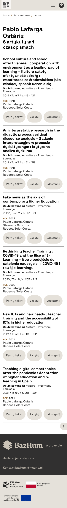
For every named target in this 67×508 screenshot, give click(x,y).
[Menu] (53, 5)
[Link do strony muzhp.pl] (6, 5)
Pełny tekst (14, 117)
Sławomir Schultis (16, 225)
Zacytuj (34, 116)
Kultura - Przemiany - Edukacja (28, 90)
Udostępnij (53, 116)
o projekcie (54, 445)
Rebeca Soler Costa (17, 228)
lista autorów (22, 15)
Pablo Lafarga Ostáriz (18, 104)
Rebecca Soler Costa (17, 107)
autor (37, 15)
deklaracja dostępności (19, 458)
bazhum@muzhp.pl (29, 468)
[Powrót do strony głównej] (23, 445)
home (6, 15)
